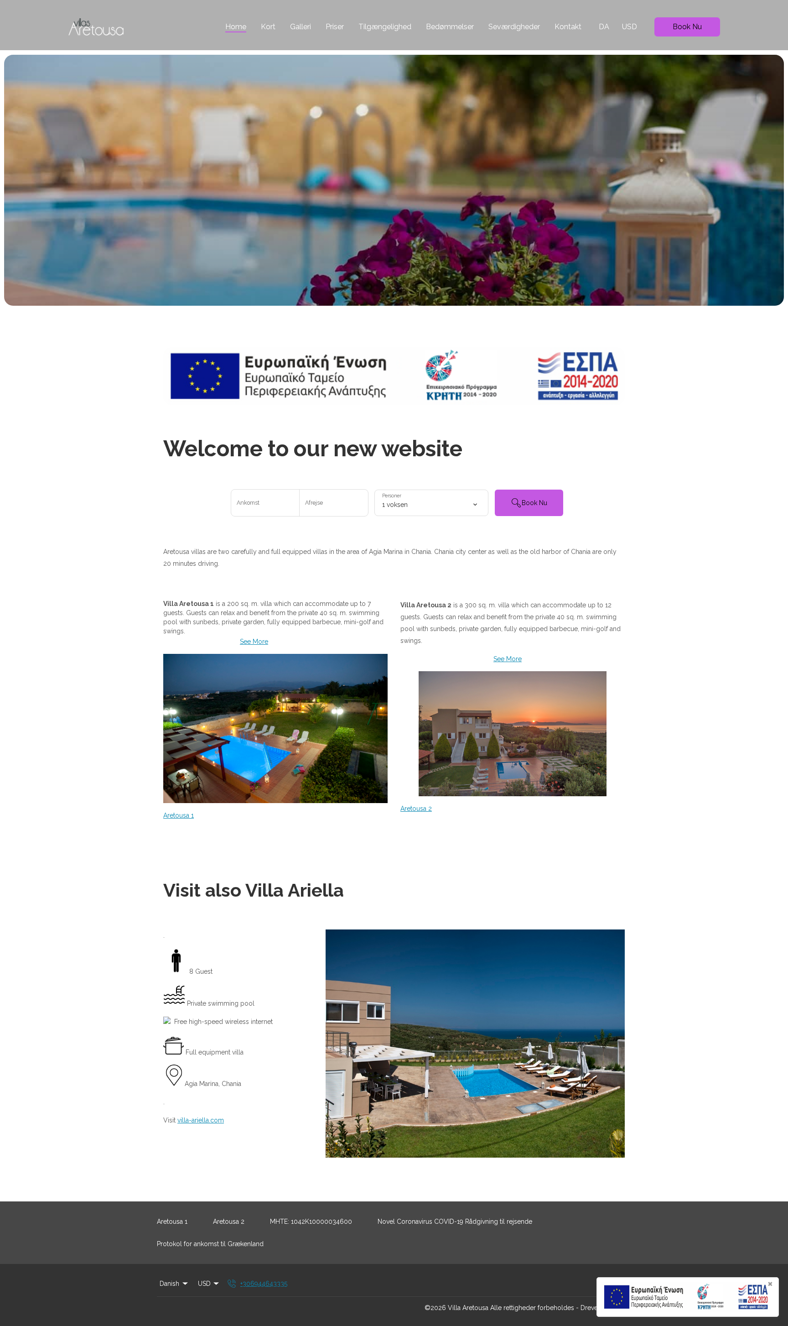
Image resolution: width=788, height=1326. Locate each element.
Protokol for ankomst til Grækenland (210, 1244)
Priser (335, 26)
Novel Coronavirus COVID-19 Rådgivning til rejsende (455, 1221)
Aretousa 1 (178, 815)
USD (629, 26)
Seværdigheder (514, 26)
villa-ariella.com (200, 1120)
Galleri (300, 26)
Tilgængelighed (384, 26)
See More (254, 641)
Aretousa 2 (416, 808)
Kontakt (568, 26)
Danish (169, 1283)
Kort (268, 26)
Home (235, 26)
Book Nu (687, 26)
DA (604, 26)
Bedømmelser (450, 26)
